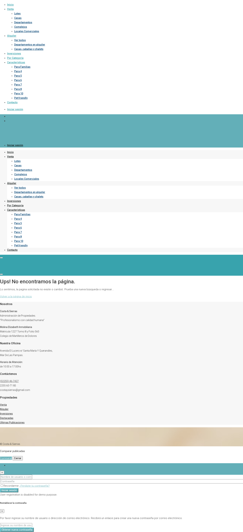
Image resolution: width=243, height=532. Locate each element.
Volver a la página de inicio (16, 296)
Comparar (6, 458)
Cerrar (17, 458)
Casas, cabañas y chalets (28, 49)
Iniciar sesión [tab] (15, 465)
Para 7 (18, 84)
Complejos (20, 26)
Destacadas (6, 418)
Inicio (10, 4)
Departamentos (23, 22)
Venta (10, 9)
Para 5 (18, 75)
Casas (18, 18)
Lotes (17, 13)
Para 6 (18, 80)
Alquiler (11, 35)
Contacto (12, 102)
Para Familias (22, 66)
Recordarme (11, 485)
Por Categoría (15, 58)
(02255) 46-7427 (9, 381)
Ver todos (20, 40)
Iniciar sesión (15, 109)
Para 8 (18, 89)
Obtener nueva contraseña (16, 529)
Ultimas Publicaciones (12, 422)
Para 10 (18, 93)
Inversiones (14, 53)
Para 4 (18, 71)
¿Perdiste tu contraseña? (34, 485)
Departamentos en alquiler (29, 44)
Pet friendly (21, 98)
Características (16, 62)
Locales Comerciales (26, 31)
